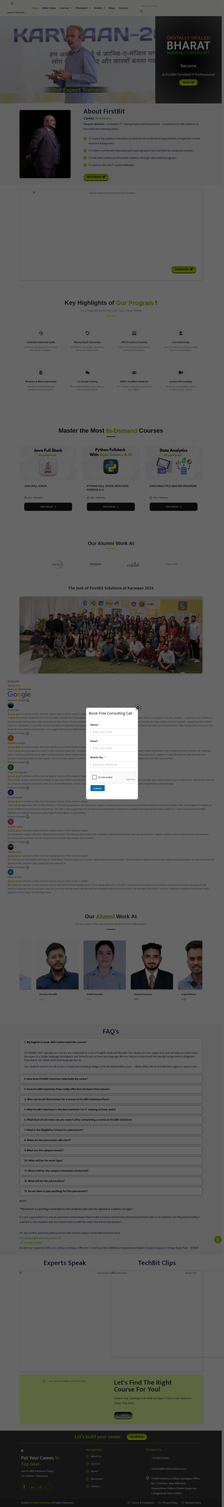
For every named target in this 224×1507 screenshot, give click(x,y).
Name (95, 724)
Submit (98, 788)
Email (94, 741)
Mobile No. (97, 757)
